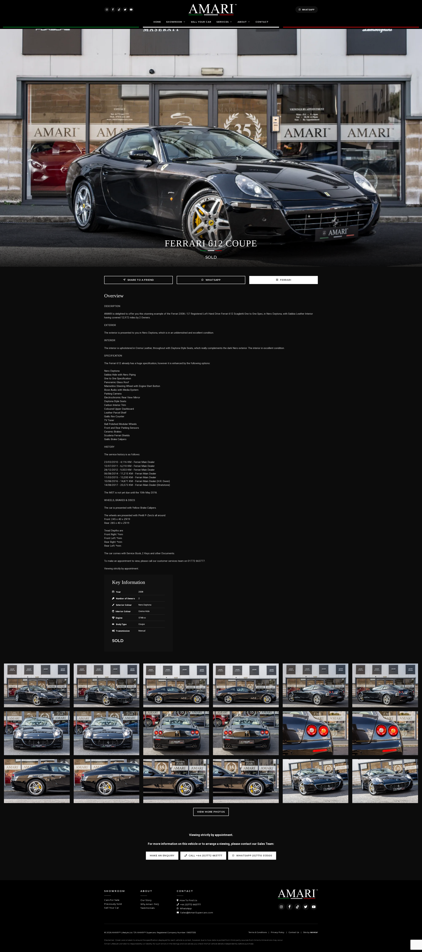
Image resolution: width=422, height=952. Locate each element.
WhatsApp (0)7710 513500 (254, 855)
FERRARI (285, 279)
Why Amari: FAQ (149, 904)
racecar (314, 932)
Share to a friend (140, 279)
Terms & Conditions (257, 932)
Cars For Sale (112, 900)
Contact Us (293, 932)
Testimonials (147, 908)
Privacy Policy (277, 932)
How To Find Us (188, 900)
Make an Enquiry (162, 855)
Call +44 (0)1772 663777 (205, 855)
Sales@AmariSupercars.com (196, 912)
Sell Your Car (111, 907)
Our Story (146, 900)
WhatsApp (308, 9)
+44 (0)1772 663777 (190, 904)
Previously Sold (113, 904)
